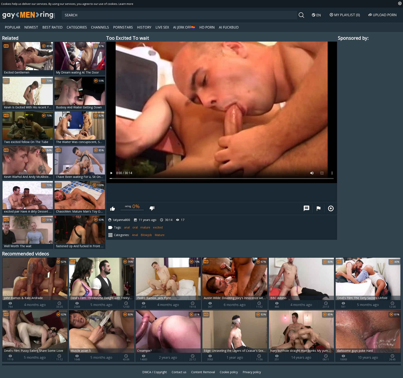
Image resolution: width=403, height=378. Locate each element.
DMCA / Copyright (154, 372)
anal (127, 227)
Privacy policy (252, 372)
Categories (77, 27)
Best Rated (52, 27)
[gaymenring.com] (28, 15)
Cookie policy (229, 372)
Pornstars (123, 27)
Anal (135, 235)
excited (158, 227)
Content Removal (203, 372)
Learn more (126, 4)
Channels (100, 27)
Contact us (179, 372)
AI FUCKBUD (229, 27)
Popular (12, 27)
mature (145, 227)
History (144, 27)
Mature (160, 235)
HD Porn (207, 27)
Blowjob (146, 235)
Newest (31, 27)
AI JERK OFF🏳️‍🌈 (184, 27)
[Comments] (306, 208)
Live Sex (162, 27)
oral (135, 227)
